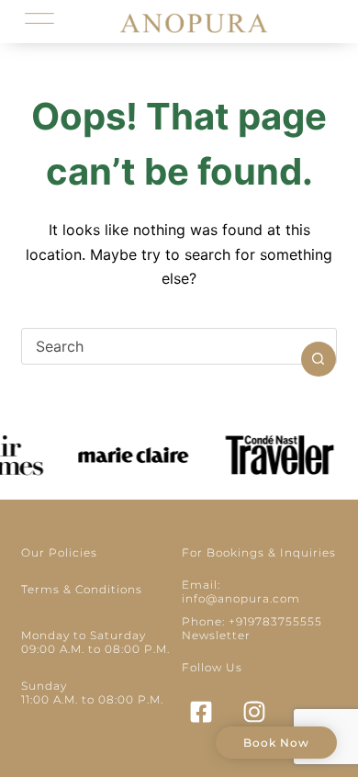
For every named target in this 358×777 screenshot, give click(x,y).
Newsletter (216, 635)
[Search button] (318, 359)
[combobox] (161, 346)
